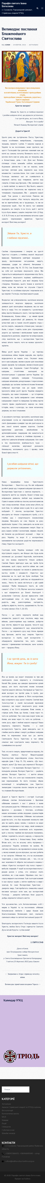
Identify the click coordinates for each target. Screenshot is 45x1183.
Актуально (33, 45)
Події (4, 1123)
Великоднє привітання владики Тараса (21, 984)
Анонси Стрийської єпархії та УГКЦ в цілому (21, 1107)
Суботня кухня (8, 1130)
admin (7, 45)
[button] (37, 8)
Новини (5, 1120)
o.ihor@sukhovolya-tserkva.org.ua (20, 1161)
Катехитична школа (10, 1114)
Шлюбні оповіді (8, 1133)
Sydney (27, 1179)
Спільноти (6, 1127)
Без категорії (7, 1110)
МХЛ (4, 1117)
